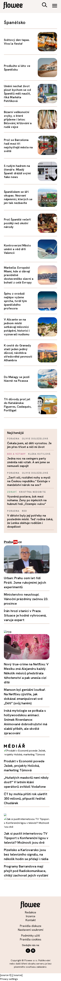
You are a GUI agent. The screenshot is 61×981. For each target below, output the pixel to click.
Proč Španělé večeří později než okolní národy (17, 223)
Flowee (15, 6)
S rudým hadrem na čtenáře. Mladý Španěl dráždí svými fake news (17, 171)
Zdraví (12, 492)
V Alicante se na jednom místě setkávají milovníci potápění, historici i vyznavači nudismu (17, 327)
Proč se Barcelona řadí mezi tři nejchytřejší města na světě (18, 145)
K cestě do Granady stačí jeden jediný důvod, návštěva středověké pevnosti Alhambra (18, 353)
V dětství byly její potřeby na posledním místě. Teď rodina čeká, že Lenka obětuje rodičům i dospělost (30, 521)
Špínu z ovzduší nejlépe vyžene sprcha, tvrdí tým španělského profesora (15, 301)
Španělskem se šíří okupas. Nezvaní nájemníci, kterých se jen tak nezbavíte (18, 197)
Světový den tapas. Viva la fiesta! (17, 41)
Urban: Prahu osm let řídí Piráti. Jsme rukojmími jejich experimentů (25, 582)
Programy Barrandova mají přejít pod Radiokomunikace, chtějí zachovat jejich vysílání (26, 870)
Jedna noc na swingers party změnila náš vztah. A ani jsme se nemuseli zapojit (28, 462)
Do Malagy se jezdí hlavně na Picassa (16, 379)
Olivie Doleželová (35, 438)
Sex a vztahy (16, 454)
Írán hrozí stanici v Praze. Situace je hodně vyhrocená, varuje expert (25, 615)
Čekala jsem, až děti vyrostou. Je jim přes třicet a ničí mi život (29, 445)
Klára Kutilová (39, 454)
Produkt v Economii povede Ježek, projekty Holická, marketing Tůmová (24, 765)
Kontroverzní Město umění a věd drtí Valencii (17, 249)
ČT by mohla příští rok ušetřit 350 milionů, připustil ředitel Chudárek (25, 798)
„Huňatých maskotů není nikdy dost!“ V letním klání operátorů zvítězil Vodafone (26, 782)
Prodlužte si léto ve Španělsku (17, 67)
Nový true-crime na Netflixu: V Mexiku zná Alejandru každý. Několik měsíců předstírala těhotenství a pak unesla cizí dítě (26, 673)
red (24, 511)
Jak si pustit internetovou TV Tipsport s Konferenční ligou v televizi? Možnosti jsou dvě (26, 838)
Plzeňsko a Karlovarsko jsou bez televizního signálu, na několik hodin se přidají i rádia (26, 854)
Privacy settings (9, 979)
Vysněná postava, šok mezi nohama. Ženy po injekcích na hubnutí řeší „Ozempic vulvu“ (27, 500)
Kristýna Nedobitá (32, 492)
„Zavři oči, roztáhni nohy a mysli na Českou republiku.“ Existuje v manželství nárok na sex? (28, 481)
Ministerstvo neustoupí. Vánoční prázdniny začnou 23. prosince (26, 599)
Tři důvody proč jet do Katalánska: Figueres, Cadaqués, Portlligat (17, 404)
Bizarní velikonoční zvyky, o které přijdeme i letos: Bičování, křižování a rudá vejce (18, 119)
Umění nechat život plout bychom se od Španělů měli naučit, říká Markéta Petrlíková (17, 93)
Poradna (13, 438)
